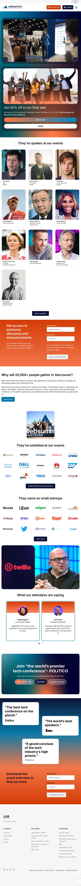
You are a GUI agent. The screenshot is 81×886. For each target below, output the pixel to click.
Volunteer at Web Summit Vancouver (67, 840)
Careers (6, 839)
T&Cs (57, 350)
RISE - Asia (35, 849)
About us (6, 832)
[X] (7, 870)
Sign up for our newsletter (67, 857)
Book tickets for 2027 (66, 836)
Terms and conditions (36, 870)
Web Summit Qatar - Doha (40, 841)
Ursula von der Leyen (13, 248)
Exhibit (40, 126)
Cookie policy (60, 870)
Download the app (65, 854)
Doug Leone (13, 288)
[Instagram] (14, 870)
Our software (7, 836)
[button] (76, 7)
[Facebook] (10, 870)
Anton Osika (67, 168)
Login (75, 1)
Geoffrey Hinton (67, 248)
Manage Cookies (72, 870)
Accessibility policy (65, 847)
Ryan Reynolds (40, 248)
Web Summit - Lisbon (38, 832)
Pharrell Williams (13, 208)
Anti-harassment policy (67, 850)
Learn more (57, 681)
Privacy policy (49, 870)
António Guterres (40, 208)
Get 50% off (40, 120)
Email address (51, 325)
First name (50, 335)
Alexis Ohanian (40, 168)
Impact (5, 842)
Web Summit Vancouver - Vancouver (39, 845)
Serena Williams (67, 208)
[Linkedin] (4, 870)
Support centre (64, 832)
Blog (60, 844)
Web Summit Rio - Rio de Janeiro (39, 837)
